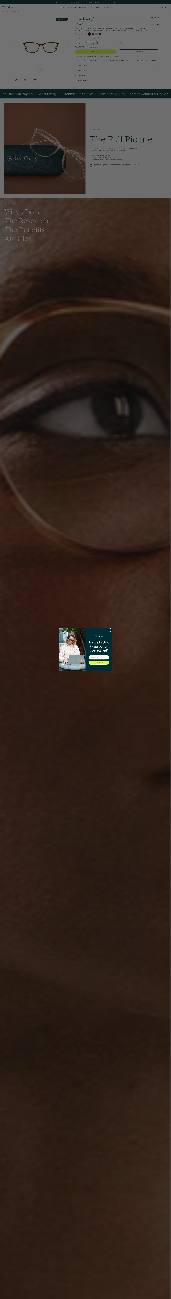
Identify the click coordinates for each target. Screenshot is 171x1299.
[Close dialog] (110, 630)
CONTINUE (99, 663)
